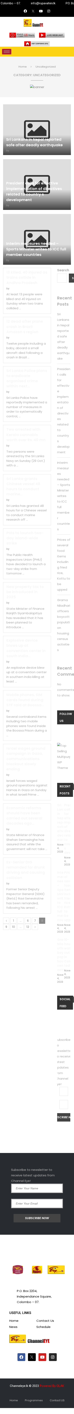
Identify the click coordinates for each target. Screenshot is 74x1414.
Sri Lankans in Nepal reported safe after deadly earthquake (63, 336)
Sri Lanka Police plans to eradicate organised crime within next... (26, 378)
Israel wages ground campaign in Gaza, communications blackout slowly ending (25, 759)
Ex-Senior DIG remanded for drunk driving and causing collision (25, 869)
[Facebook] (25, 11)
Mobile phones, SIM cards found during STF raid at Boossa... (25, 700)
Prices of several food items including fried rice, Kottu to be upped (67, 896)
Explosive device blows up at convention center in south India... (26, 648)
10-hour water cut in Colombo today (67, 953)
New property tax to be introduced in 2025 (25, 591)
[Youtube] (41, 11)
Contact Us (45, 1320)
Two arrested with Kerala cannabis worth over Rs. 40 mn (26, 434)
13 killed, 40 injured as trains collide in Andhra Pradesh (26, 277)
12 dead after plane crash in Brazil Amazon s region (24, 326)
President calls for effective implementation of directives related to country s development (67, 829)
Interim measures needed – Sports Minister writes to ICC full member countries (36, 249)
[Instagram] (48, 11)
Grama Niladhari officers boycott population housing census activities (60, 955)
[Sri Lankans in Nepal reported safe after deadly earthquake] (37, 129)
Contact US (57, 1400)
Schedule (43, 1326)
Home (22, 67)
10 (13, 927)
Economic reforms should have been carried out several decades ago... (24, 815)
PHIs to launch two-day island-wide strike (25, 538)
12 (27, 927)
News (13, 1326)
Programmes (34, 1400)
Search (63, 270)
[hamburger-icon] (6, 51)
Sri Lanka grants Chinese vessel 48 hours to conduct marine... (23, 486)
